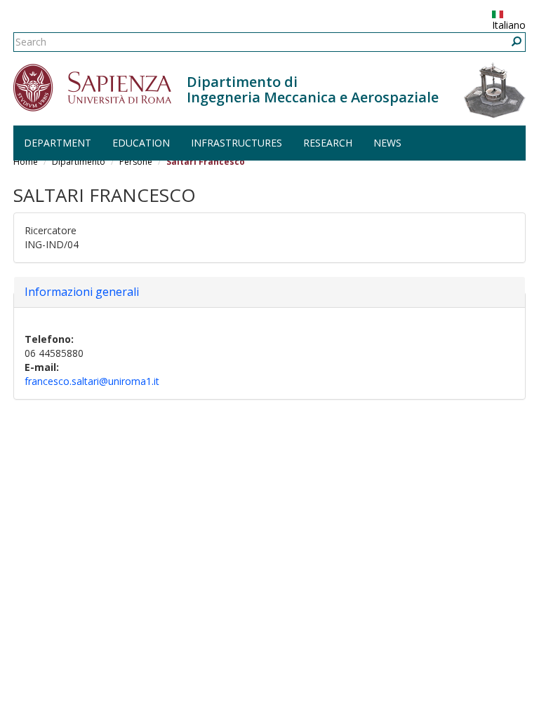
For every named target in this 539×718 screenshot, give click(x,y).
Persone (135, 162)
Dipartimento (78, 162)
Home (25, 162)
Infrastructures (236, 142)
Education (141, 142)
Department (57, 142)
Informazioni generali (82, 291)
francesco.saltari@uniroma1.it (92, 381)
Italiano (509, 25)
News (387, 142)
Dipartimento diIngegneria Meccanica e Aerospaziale (313, 89)
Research (327, 142)
